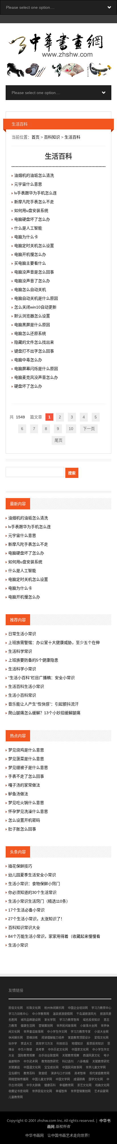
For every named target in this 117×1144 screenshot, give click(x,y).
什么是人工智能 (28, 228)
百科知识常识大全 (24, 927)
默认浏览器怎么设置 (32, 316)
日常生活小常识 (22, 633)
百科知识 (52, 137)
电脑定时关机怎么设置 (34, 245)
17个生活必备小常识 (26, 910)
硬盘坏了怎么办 (28, 386)
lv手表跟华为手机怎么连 (35, 193)
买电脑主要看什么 (30, 263)
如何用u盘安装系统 (31, 210)
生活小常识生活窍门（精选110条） (39, 901)
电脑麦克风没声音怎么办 (36, 377)
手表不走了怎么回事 (26, 776)
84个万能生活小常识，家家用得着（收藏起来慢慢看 (54, 936)
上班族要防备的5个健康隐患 (33, 660)
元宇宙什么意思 (28, 184)
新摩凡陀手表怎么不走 (34, 201)
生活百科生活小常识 (26, 686)
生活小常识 (18, 945)
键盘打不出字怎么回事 (34, 351)
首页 (35, 137)
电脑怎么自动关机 (30, 289)
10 (71, 428)
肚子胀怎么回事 (22, 829)
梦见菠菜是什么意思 (26, 758)
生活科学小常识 (22, 669)
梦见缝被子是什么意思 (28, 767)
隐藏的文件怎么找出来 (34, 342)
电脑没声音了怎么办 (32, 280)
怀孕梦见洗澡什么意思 (28, 811)
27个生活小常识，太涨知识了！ (36, 919)
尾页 (58, 440)
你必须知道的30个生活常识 (32, 892)
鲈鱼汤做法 (18, 794)
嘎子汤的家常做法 (24, 785)
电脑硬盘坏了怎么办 (32, 219)
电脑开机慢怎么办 (30, 254)
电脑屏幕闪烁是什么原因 (36, 368)
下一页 (89, 428)
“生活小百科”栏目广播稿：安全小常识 (41, 677)
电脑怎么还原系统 (30, 333)
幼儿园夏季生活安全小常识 (32, 875)
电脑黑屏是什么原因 (32, 324)
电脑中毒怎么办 (28, 360)
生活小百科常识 (22, 695)
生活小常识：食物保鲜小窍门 (34, 883)
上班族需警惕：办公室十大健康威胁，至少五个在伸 (54, 642)
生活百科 (72, 137)
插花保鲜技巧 (20, 866)
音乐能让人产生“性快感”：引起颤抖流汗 (43, 704)
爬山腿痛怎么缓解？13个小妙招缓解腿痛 (44, 713)
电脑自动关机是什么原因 (36, 298)
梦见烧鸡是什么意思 (26, 750)
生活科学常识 (20, 651)
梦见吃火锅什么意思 (26, 802)
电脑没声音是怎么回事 (34, 272)
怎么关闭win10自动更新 (35, 307)
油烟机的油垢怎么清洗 (34, 175)
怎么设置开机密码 (24, 820)
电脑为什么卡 (26, 237)
